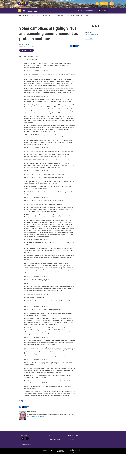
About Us (87, 15)
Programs (35, 15)
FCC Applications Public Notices (75, 435)
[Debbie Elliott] (22, 415)
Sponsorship (61, 15)
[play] (19, 10)
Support (51, 15)
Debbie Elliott (27, 45)
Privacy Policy (71, 439)
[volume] (24, 10)
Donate (104, 4)
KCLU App (44, 15)
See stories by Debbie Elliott (36, 416)
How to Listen (70, 15)
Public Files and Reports (54, 439)
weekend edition (28, 400)
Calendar (79, 15)
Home (19, 15)
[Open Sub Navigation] (30, 15)
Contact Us (51, 435)
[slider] (26, 10)
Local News (25, 15)
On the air (95, 26)
